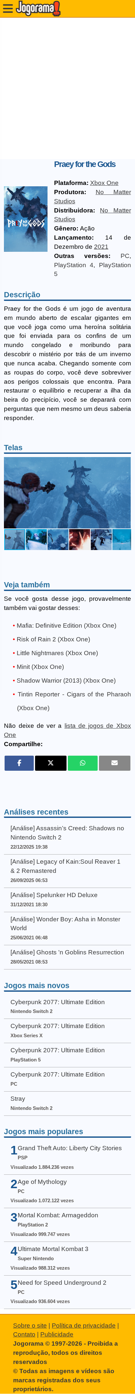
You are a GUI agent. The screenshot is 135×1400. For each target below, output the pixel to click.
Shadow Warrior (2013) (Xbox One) (66, 680)
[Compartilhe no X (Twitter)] (51, 763)
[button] (125, 493)
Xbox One (104, 182)
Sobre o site (30, 1325)
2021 (101, 246)
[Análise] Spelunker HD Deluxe (54, 895)
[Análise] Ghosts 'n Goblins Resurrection (67, 952)
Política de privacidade (84, 1325)
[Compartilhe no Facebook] (19, 763)
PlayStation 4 (74, 265)
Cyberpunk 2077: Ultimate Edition (57, 1002)
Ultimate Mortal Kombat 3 (53, 1248)
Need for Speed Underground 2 (62, 1282)
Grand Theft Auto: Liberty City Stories (70, 1148)
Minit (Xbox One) (40, 666)
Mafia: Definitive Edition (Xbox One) (66, 625)
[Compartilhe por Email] (114, 763)
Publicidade (56, 1334)
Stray (17, 1098)
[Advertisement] (67, 88)
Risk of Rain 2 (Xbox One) (53, 639)
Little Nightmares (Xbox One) (57, 653)
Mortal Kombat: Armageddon (58, 1215)
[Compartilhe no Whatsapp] (83, 763)
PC (125, 255)
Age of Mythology (42, 1181)
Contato (24, 1334)
